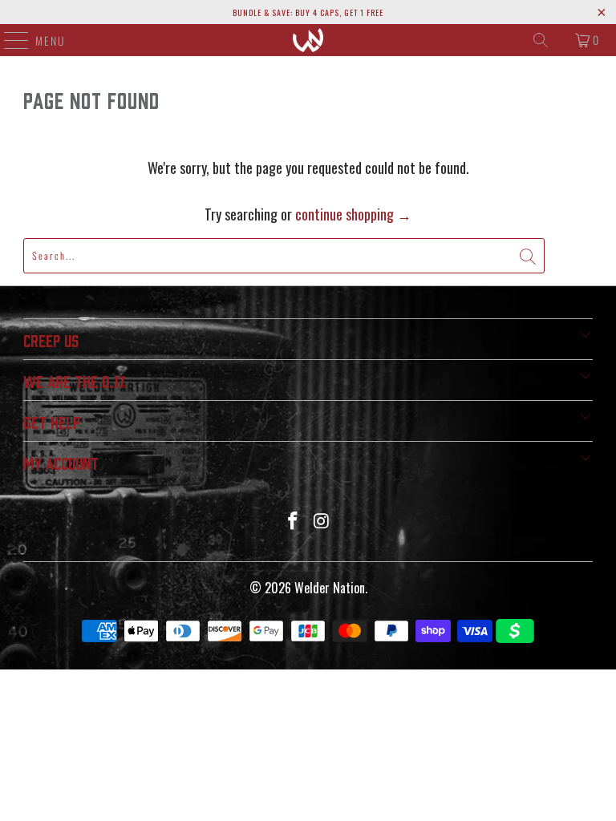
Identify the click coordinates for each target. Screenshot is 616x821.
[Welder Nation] (308, 40)
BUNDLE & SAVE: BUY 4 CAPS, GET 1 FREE (308, 12)
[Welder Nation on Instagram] (322, 521)
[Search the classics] (540, 40)
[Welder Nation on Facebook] (293, 521)
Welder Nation (329, 587)
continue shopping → (353, 214)
